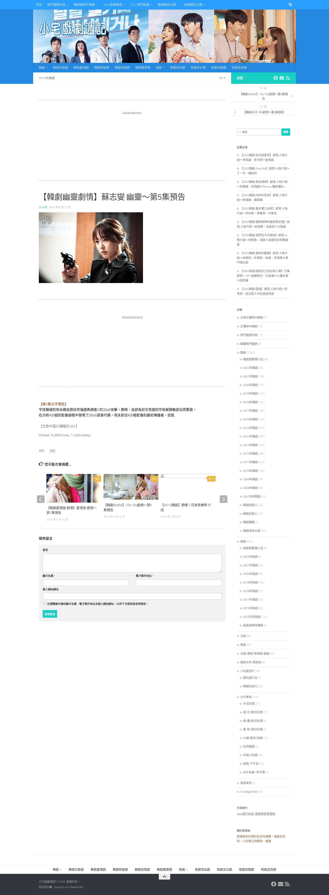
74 (213, 478)
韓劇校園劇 (122, 67)
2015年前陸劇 (252, 616)
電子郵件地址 (144, 575)
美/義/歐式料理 (253, 721)
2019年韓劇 (250, 393)
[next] (223, 499)
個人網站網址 (51, 589)
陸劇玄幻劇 (198, 67)
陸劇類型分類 (193, 4)
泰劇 (243, 644)
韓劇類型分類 (167, 4)
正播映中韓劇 (248, 326)
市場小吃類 (250, 755)
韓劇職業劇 (142, 67)
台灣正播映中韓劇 (251, 317)
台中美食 (246, 697)
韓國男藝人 (250, 505)
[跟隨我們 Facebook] (275, 78)
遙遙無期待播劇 (253, 625)
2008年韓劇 (250, 488)
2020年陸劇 (250, 574)
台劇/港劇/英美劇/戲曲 (254, 653)
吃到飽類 (249, 746)
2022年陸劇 (250, 556)
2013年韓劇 (250, 445)
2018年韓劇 (250, 402)
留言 (45, 550)
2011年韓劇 (250, 462)
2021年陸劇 (250, 565)
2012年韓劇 (47, 78)
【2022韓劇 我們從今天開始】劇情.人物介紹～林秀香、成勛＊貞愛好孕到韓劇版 (262, 239)
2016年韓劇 (250, 419)
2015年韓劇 (250, 428)
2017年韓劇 (250, 410)
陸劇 (159, 67)
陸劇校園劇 (218, 67)
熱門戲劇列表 (56, 4)
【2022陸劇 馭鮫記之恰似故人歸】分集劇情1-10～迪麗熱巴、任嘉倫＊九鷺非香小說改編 (263, 275)
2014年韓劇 (250, 436)
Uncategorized (249, 791)
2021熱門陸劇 (139, 4)
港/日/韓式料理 (253, 712)
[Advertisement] (132, 142)
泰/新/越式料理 (253, 729)
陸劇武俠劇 (239, 67)
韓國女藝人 (250, 513)
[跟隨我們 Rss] (288, 78)
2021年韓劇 (250, 376)
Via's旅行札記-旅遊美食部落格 (256, 814)
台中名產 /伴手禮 (254, 772)
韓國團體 (249, 522)
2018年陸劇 (250, 591)
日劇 (243, 636)
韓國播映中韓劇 (84, 4)
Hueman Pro (76, 887)
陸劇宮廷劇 (177, 67)
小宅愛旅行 (247, 671)
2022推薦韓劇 (112, 4)
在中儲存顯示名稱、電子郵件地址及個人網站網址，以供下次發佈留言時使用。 (98, 603)
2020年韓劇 (250, 385)
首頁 (39, 4)
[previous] (41, 499)
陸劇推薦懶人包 (253, 548)
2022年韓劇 (250, 368)
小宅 (44, 207)
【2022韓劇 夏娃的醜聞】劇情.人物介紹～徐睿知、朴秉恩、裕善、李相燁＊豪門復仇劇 (262, 257)
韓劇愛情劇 (81, 67)
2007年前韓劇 (252, 496)
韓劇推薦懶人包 (253, 359)
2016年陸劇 (250, 608)
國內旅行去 (250, 677)
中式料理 (249, 703)
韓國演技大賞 (251, 531)
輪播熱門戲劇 (248, 344)
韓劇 (42, 67)
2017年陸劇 (250, 599)
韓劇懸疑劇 (101, 67)
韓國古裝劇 (60, 67)
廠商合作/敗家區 (250, 662)
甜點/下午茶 (251, 763)
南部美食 (246, 783)
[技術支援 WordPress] (50, 887)
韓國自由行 (250, 686)
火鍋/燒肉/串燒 (253, 738)
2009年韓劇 (250, 479)
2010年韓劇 (250, 470)
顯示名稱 (49, 575)
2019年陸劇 (250, 582)
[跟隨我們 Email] (281, 78)
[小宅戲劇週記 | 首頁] (73, 28)
